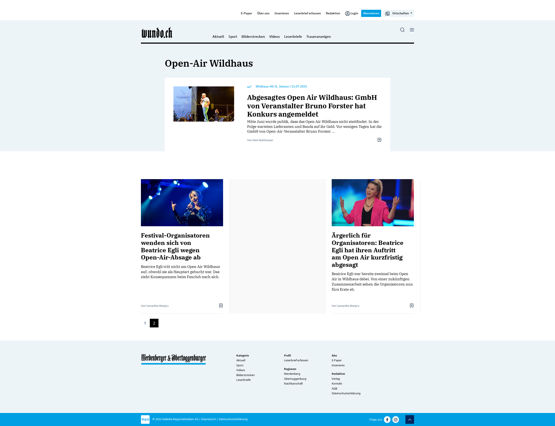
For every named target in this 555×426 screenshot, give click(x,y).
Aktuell (218, 36)
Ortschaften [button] (401, 13)
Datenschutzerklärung (346, 393)
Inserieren (281, 13)
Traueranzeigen (318, 36)
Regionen (290, 369)
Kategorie (242, 355)
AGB (334, 388)
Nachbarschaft (293, 383)
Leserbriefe (293, 36)
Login (354, 13)
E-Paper (246, 13)
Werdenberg (292, 374)
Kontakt (337, 383)
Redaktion (333, 13)
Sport (233, 36)
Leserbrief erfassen (307, 13)
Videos (274, 36)
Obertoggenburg (295, 379)
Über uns (263, 13)
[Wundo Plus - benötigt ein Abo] (249, 86)
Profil (287, 355)
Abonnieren (371, 13)
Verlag (336, 379)
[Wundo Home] (157, 32)
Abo (334, 355)
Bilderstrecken (253, 36)
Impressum (208, 419)
